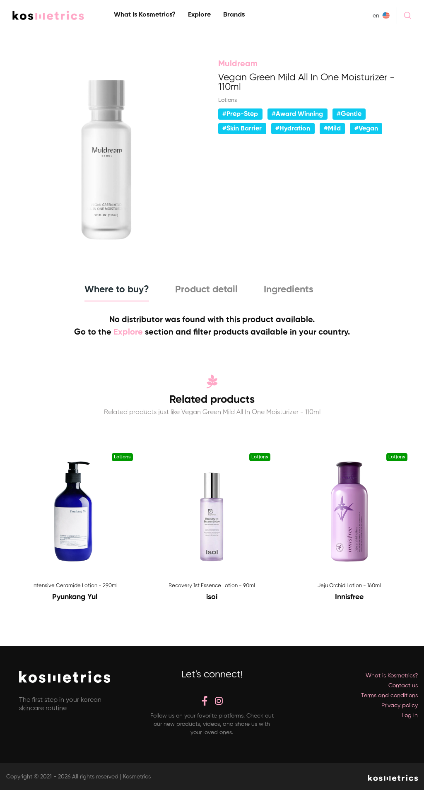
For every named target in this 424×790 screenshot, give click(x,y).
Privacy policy (399, 705)
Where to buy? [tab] (116, 289)
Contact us (403, 686)
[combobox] (407, 15)
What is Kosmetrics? (145, 15)
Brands (234, 15)
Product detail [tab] (206, 289)
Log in (410, 715)
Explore (199, 15)
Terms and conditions (389, 695)
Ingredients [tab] (288, 289)
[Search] (407, 15)
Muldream (238, 64)
